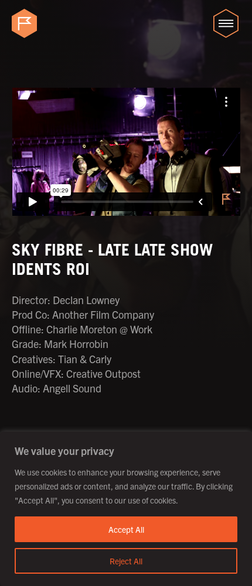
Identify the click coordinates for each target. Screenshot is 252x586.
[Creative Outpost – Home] (26, 23)
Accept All (126, 529)
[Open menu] (225, 23)
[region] (126, 509)
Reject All (126, 561)
